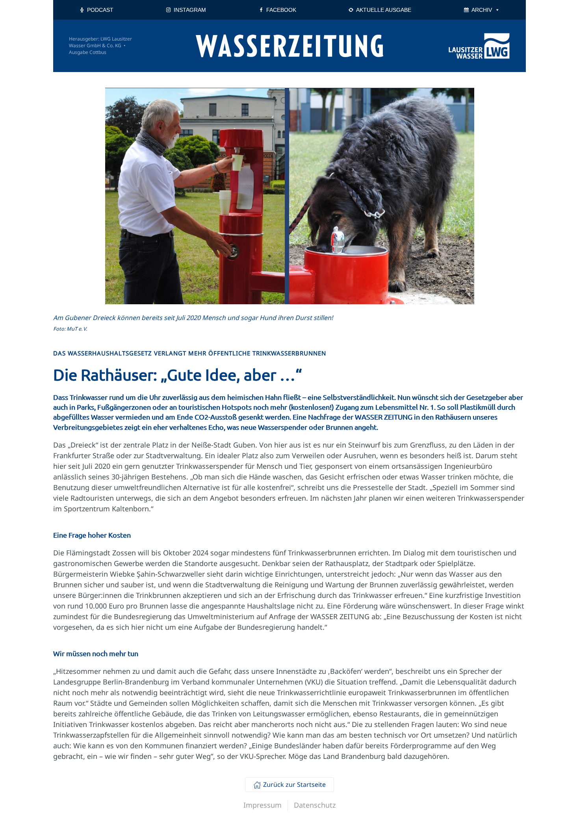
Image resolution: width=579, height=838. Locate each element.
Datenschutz (315, 805)
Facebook (281, 10)
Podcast (100, 10)
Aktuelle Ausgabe (383, 10)
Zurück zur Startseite (294, 784)
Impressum (262, 805)
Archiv (481, 10)
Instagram (190, 10)
